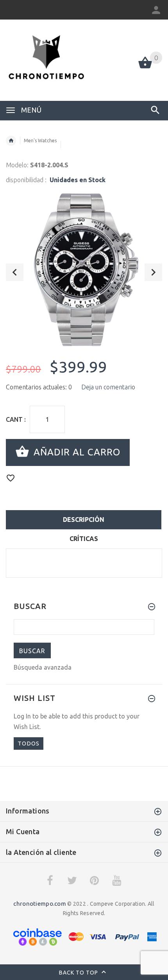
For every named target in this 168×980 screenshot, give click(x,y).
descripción (83, 519)
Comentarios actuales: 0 (39, 387)
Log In (22, 716)
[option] (84, 269)
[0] (145, 67)
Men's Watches (40, 140)
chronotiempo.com (39, 903)
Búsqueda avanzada (42, 667)
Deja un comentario (108, 387)
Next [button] (153, 272)
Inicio (11, 141)
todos (28, 743)
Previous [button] (14, 272)
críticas (84, 538)
